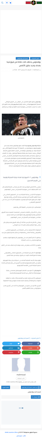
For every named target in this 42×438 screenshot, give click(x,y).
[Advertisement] (21, 32)
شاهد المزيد (5, 387)
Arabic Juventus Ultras (11, 432)
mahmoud (36, 70)
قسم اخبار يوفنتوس (22, 58)
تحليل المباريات (35, 58)
